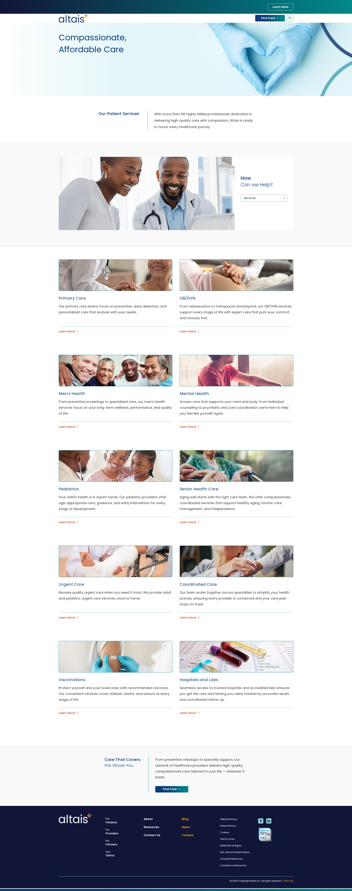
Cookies (224, 832)
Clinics (110, 853)
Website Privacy (228, 819)
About (148, 819)
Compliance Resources (233, 865)
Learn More (281, 7)
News (186, 827)
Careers (188, 835)
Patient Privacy (228, 825)
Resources (151, 827)
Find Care (268, 18)
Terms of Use (227, 839)
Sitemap (288, 880)
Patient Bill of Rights (231, 845)
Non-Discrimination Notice (235, 852)
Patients (111, 820)
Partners (111, 842)
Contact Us (152, 835)
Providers (112, 831)
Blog (185, 819)
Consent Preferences (231, 858)
